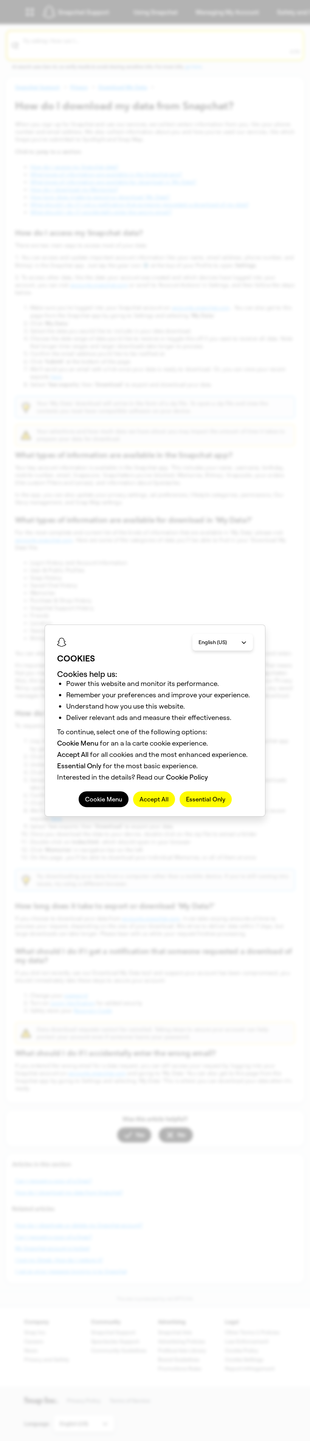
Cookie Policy (187, 777)
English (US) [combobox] (212, 642)
